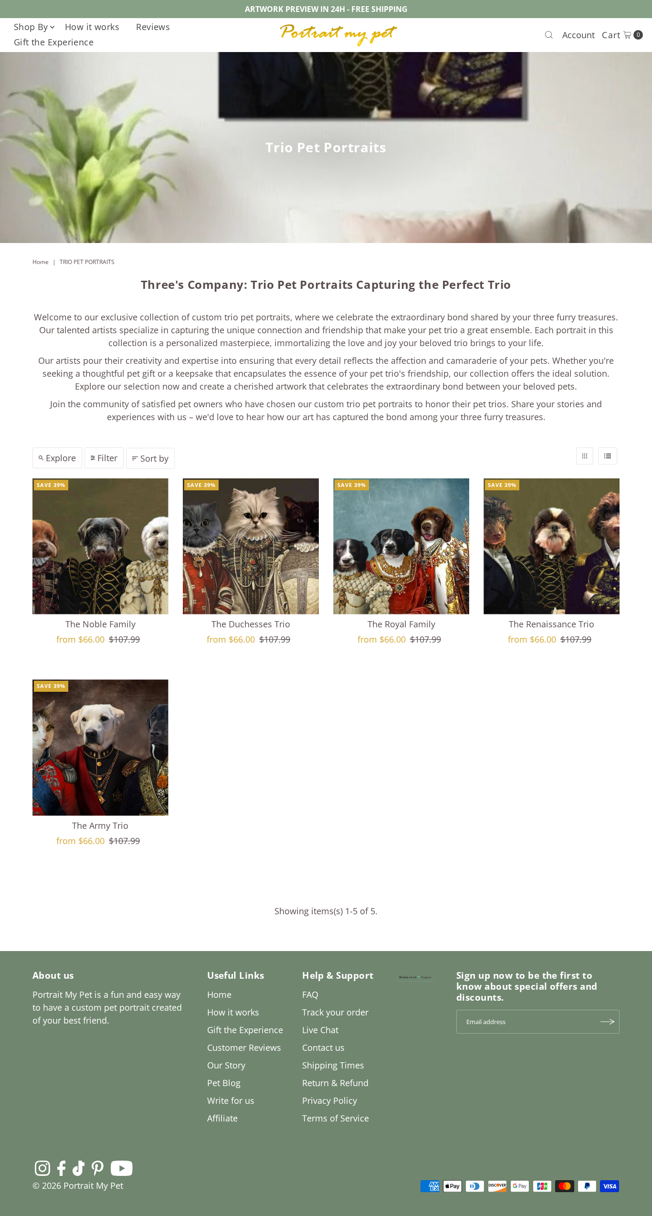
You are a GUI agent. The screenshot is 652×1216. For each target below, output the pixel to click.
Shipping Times (333, 1065)
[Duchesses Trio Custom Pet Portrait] (251, 546)
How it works (92, 26)
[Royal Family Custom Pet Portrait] (401, 546)
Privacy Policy (329, 1100)
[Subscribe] (608, 1022)
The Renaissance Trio (551, 624)
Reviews (153, 26)
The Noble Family (100, 624)
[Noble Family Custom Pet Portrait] (100, 546)
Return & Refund (335, 1083)
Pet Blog (224, 1083)
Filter (107, 458)
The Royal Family (401, 624)
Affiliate (222, 1118)
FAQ (310, 994)
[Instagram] (42, 1168)
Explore (61, 458)
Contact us (323, 1047)
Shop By (31, 26)
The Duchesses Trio (250, 624)
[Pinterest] (98, 1168)
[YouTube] (122, 1168)
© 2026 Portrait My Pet (77, 1185)
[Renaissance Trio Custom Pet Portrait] (552, 546)
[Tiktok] (78, 1168)
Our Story (226, 1065)
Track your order (335, 1012)
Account (578, 35)
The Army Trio (100, 825)
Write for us (230, 1100)
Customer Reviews (244, 1047)
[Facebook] (61, 1168)
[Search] (548, 35)
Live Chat (320, 1030)
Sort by (154, 458)
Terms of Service (335, 1118)
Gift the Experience (54, 42)
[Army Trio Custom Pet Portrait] (100, 747)
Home (40, 262)
